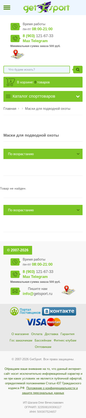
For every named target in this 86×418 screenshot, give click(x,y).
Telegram (39, 41)
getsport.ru (37, 294)
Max (26, 41)
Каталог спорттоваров (34, 96)
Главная (9, 108)
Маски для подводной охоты (47, 108)
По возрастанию (21, 154)
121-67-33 (38, 36)
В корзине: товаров (33, 82)
